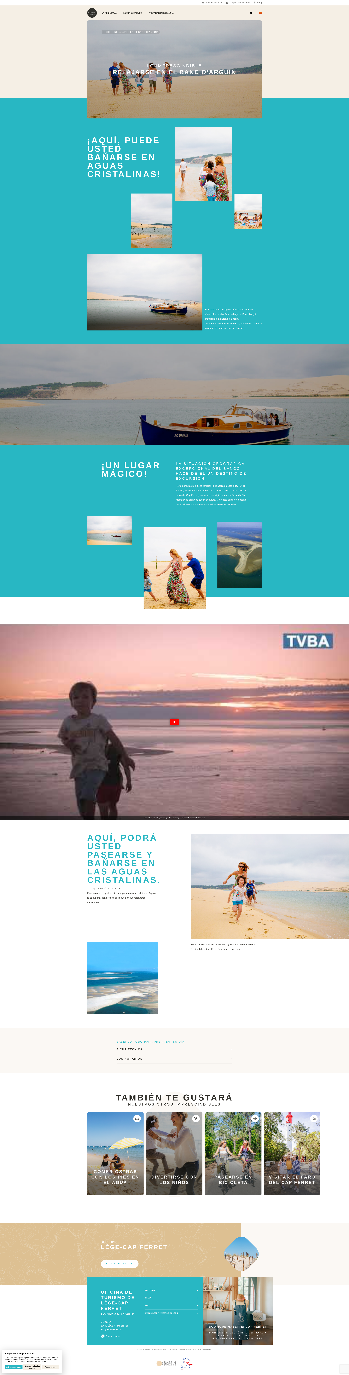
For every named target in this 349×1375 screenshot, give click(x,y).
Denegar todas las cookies (32, 1367)
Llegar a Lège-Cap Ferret (119, 1264)
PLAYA (148, 1298)
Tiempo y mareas (214, 2)
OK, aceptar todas (13, 1367)
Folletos (150, 1290)
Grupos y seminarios (240, 2)
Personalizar (50, 1367)
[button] (196, 324)
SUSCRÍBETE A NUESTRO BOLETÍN (161, 1313)
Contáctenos (113, 1336)
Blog (259, 2)
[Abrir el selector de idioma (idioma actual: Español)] (260, 13)
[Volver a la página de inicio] (92, 13)
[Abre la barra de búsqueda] (251, 13)
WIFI (147, 1306)
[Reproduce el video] (174, 722)
